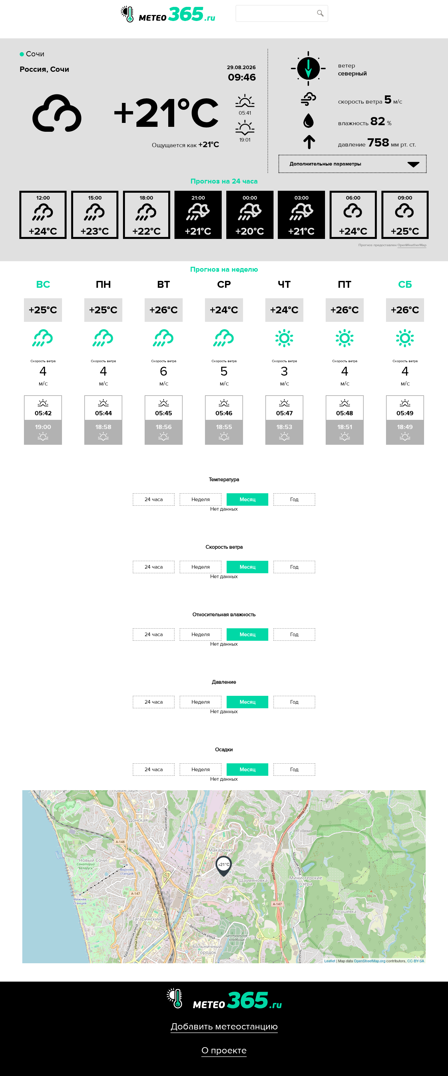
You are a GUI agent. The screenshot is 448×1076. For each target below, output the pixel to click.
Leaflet (329, 960)
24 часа (154, 499)
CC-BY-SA (415, 960)
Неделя (201, 499)
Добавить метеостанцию (224, 1026)
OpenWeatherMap (411, 245)
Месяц (247, 499)
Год (294, 499)
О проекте (224, 1050)
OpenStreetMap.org (369, 960)
